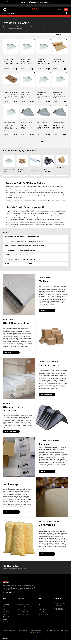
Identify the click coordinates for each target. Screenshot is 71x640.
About (52, 5)
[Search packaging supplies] (66, 13)
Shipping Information (43, 611)
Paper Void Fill (60, 167)
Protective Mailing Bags (9, 170)
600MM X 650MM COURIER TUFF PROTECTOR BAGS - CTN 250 (27, 62)
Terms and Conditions (43, 614)
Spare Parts (5, 621)
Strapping (5, 601)
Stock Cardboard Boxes (22, 170)
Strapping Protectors (47, 170)
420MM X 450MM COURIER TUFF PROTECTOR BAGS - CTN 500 (43, 62)
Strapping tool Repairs (23, 606)
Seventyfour (38, 630)
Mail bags (42, 310)
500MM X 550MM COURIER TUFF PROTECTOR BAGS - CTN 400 (27, 95)
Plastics (5, 614)
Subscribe (62, 569)
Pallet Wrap (5, 606)
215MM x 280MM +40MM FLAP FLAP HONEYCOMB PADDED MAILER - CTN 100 (11, 95)
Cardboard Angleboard (46, 394)
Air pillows (42, 471)
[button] (4, 9)
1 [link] (29, 141)
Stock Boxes (8, 352)
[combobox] (35, 13)
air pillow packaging (59, 194)
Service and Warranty (22, 609)
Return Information (43, 609)
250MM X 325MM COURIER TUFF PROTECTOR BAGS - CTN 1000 (59, 95)
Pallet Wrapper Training (23, 614)
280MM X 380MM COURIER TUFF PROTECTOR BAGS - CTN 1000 (43, 95)
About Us (41, 601)
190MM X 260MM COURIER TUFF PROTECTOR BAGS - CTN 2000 (11, 128)
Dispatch (5, 619)
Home (4, 19)
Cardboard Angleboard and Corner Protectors (35, 170)
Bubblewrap (8, 512)
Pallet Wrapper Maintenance (24, 604)
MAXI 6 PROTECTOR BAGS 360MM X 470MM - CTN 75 (27, 127)
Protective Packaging (12, 19)
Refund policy (56, 630)
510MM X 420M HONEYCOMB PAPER (58, 60)
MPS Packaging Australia (12, 630)
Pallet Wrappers (6, 604)
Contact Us (65, 5)
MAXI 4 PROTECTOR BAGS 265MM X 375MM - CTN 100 (59, 127)
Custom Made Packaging (23, 611)
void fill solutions (10, 195)
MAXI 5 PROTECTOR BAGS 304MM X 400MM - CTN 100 (43, 127)
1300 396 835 (58, 605)
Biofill (41, 554)
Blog (60, 5)
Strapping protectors (10, 431)
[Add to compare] (18, 39)
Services (56, 5)
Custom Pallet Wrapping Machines (25, 601)
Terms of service (64, 630)
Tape (4, 609)
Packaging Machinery (7, 611)
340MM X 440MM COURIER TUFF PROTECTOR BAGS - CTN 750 (11, 62)
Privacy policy (50, 630)
